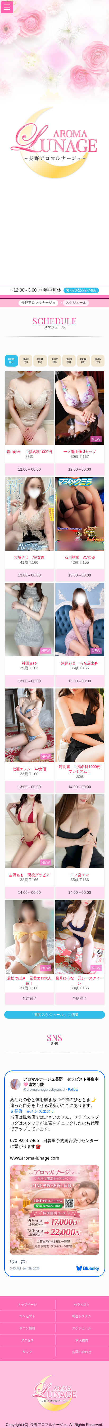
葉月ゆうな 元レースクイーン (80, 980)
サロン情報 (27, 1328)
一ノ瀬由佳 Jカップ (79, 452)
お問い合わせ (81, 1352)
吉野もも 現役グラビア (29, 875)
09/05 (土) (98, 361)
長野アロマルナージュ (48, 1424)
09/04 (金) (83, 361)
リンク (27, 1352)
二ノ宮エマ (79, 875)
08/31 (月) (26, 361)
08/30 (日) (11, 361)
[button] (7, 7)
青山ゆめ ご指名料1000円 (29, 452)
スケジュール (81, 1328)
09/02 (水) (55, 361)
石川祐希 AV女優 (80, 557)
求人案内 (81, 1340)
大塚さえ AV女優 (29, 557)
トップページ (27, 1304)
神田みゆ (29, 663)
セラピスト (82, 1304)
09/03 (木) (69, 361)
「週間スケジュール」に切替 (54, 1014)
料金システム (81, 1316)
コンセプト (27, 1316)
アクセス (27, 1340)
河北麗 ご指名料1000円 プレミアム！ (81, 769)
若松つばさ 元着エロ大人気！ (29, 980)
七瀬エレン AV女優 (29, 769)
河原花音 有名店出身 (79, 663)
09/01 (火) (40, 361)
